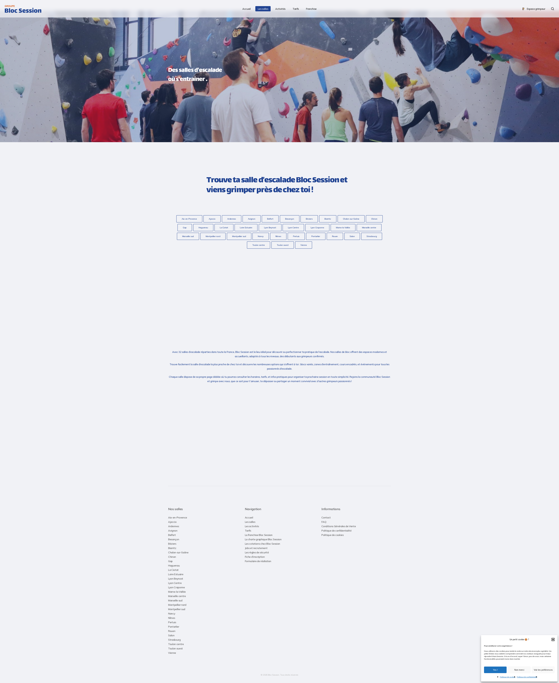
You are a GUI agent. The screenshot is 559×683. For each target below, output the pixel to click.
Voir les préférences (543, 670)
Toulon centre (176, 644)
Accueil (249, 517)
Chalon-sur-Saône (178, 552)
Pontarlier (173, 626)
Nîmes (171, 617)
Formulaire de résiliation (258, 561)
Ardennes (173, 526)
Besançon (173, 539)
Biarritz (172, 548)
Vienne (172, 652)
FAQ (323, 521)
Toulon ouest (175, 648)
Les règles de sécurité (257, 552)
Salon (171, 635)
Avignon (172, 530)
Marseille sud (175, 600)
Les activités (252, 526)
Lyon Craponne (176, 587)
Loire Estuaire (175, 574)
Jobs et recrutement (256, 548)
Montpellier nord (177, 604)
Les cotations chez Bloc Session (262, 543)
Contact (326, 517)
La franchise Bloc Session (259, 534)
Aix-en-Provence (177, 517)
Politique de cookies (507, 677)
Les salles (250, 521)
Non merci (519, 670)
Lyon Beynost (175, 578)
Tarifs (248, 530)
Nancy (171, 613)
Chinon (172, 556)
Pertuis (172, 622)
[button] (553, 639)
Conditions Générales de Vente (338, 526)
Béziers (172, 543)
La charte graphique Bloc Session (263, 539)
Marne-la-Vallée (177, 591)
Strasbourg (174, 639)
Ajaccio (172, 521)
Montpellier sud (176, 609)
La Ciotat (173, 569)
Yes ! (495, 670)
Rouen (171, 631)
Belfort (172, 534)
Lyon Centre (175, 582)
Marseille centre (177, 596)
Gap (170, 561)
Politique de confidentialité (527, 677)
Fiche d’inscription (255, 556)
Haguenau (174, 565)
